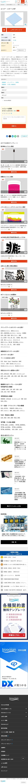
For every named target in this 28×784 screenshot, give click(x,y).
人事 (11, 389)
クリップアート (10, 82)
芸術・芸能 (3, 335)
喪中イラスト (14, 335)
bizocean (3, 4)
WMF (20, 361)
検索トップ (20, 4)
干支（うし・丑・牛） (6, 344)
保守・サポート (5, 410)
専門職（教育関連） (6, 429)
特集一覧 (14, 542)
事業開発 (3, 399)
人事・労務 (14, 376)
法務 (19, 376)
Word (5, 361)
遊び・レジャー (8, 340)
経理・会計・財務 (5, 376)
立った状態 (3, 337)
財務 (17, 389)
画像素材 (4, 82)
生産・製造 (3, 417)
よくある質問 (4, 763)
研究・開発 (15, 429)
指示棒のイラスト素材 (7, 146)
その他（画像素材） (11, 84)
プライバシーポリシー (6, 743)
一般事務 (3, 389)
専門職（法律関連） (17, 427)
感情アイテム (4, 342)
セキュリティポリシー (6, 739)
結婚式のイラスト (5, 331)
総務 (7, 389)
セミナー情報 (4, 720)
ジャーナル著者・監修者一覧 (7, 732)
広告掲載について (5, 755)
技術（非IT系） (5, 408)
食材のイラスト (15, 331)
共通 (2, 378)
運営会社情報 (4, 736)
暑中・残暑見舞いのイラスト (8, 333)
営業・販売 (13, 374)
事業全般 (13, 391)
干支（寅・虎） (11, 337)
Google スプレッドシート (7, 366)
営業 (22, 399)
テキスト (3, 363)
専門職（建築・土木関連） (8, 425)
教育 (8, 391)
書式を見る (14, 172)
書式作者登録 (4, 728)
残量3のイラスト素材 (7, 177)
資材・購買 (10, 417)
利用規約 (3, 751)
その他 (14, 40)
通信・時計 (24, 337)
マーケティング (21, 374)
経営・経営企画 (5, 374)
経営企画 (8, 399)
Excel (9, 361)
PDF (2, 361)
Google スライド (19, 366)
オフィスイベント (5, 347)
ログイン (19, 2)
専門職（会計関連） (6, 427)
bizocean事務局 (7, 100)
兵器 (2, 340)
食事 (20, 335)
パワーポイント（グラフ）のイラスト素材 (13, 207)
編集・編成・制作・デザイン (17, 410)
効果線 (17, 82)
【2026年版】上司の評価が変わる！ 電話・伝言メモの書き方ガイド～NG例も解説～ (20, 480)
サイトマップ (4, 771)
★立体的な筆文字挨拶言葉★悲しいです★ (13, 237)
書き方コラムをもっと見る (14, 506)
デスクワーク (16, 340)
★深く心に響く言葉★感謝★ (9, 266)
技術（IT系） (4, 401)
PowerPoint (15, 361)
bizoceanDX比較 (5, 704)
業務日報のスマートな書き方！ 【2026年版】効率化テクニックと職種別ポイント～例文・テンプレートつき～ (20, 446)
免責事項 (3, 747)
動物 (8, 335)
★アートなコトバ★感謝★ (8, 294)
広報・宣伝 (3, 391)
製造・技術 (24, 376)
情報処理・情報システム (16, 408)
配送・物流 (17, 417)
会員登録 (23, 2)
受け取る (23, 782)
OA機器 (24, 333)
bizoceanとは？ (5, 724)
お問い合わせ (4, 767)
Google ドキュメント (15, 363)
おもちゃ (19, 333)
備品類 (18, 344)
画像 (25, 4)
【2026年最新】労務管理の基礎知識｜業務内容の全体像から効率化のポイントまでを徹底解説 (20, 496)
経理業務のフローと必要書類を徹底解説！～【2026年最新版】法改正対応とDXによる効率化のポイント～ (20, 463)
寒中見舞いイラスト (18, 342)
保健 (14, 344)
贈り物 (10, 342)
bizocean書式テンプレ (11, 4)
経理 (14, 389)
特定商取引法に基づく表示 (7, 759)
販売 (25, 399)
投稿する (14, 126)
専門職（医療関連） (21, 425)
